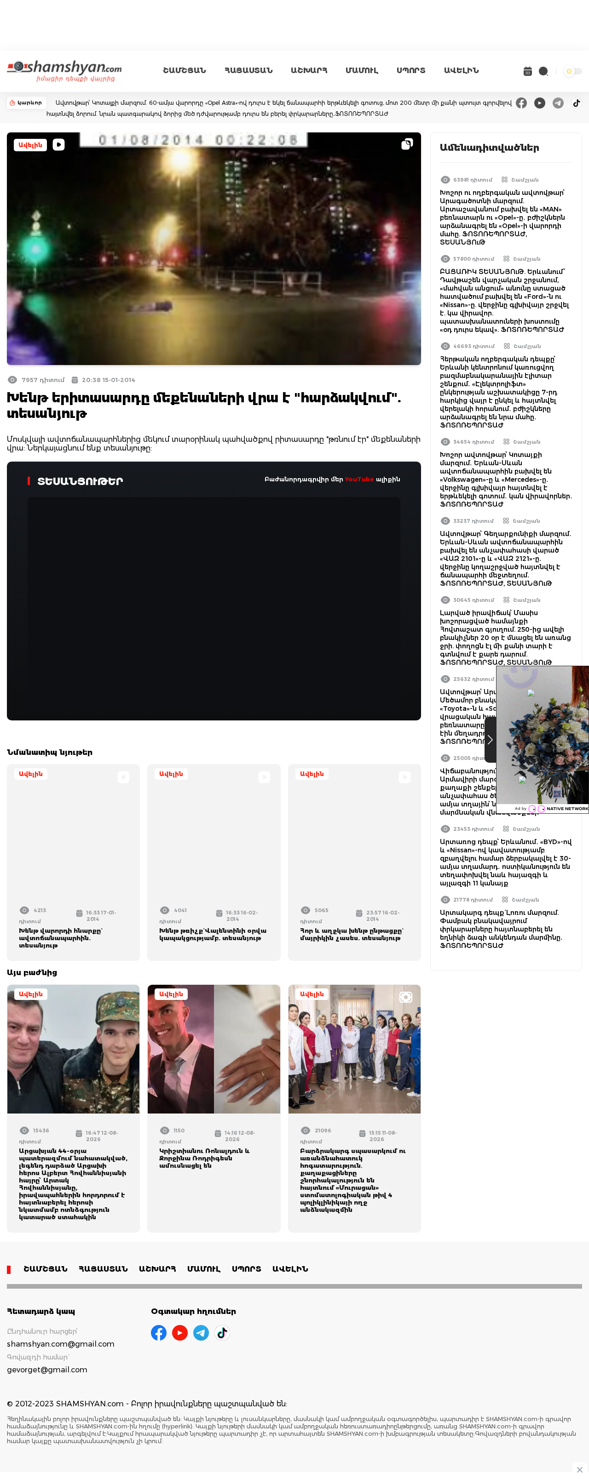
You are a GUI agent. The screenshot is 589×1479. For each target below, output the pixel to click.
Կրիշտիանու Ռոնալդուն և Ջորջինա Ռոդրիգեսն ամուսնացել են (204, 1158)
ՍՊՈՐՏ (411, 70)
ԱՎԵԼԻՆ (461, 70)
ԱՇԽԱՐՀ (309, 70)
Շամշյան (525, 180)
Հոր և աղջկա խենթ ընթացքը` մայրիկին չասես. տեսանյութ (351, 934)
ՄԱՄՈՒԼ (362, 70)
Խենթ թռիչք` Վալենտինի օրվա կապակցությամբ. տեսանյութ (212, 934)
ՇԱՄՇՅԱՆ (184, 70)
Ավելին (30, 145)
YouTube (359, 479)
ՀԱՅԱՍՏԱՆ (248, 70)
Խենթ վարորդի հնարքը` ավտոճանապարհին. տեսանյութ (60, 938)
